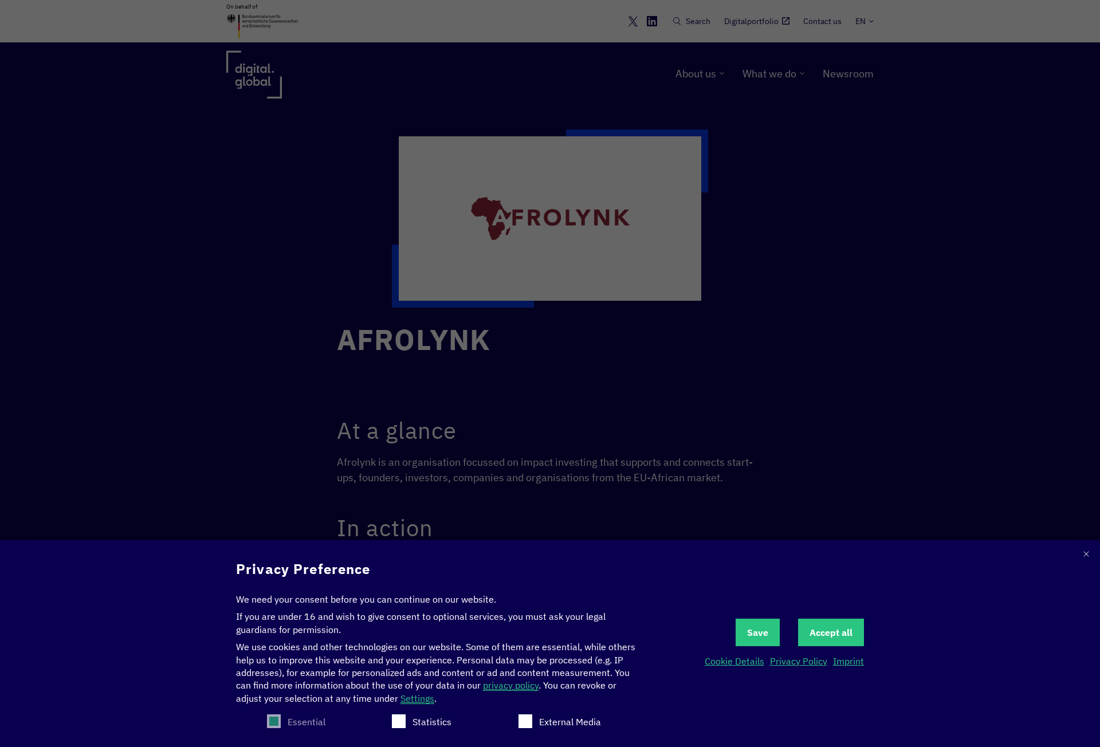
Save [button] (757, 632)
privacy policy (511, 685)
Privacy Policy (798, 661)
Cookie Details (734, 661)
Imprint (848, 661)
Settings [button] (417, 698)
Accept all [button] (831, 632)
